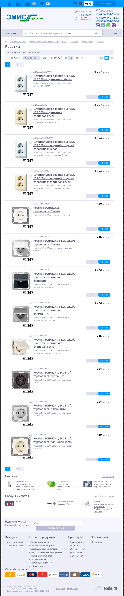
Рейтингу (55, 57)
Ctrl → (20, 64)
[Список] (106, 58)
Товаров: (9, 57)
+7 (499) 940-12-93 (107, 17)
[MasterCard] (21, 574)
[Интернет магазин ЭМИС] (6, 41)
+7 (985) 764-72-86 (107, 21)
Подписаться (55, 528)
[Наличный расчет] (85, 574)
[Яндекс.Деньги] (42, 574)
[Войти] (9, 3)
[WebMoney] (32, 574)
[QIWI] (53, 574)
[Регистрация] (18, 3)
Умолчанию (30, 57)
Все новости (108, 476)
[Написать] (98, 24)
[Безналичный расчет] (96, 574)
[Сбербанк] (75, 574)
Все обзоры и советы (104, 496)
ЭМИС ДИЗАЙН (98, 588)
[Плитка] (101, 58)
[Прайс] (112, 58)
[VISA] (10, 574)
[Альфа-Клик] (64, 574)
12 (71, 57)
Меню (116, 33)
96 (83, 57)
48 (77, 57)
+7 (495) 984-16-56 (107, 14)
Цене (45, 57)
